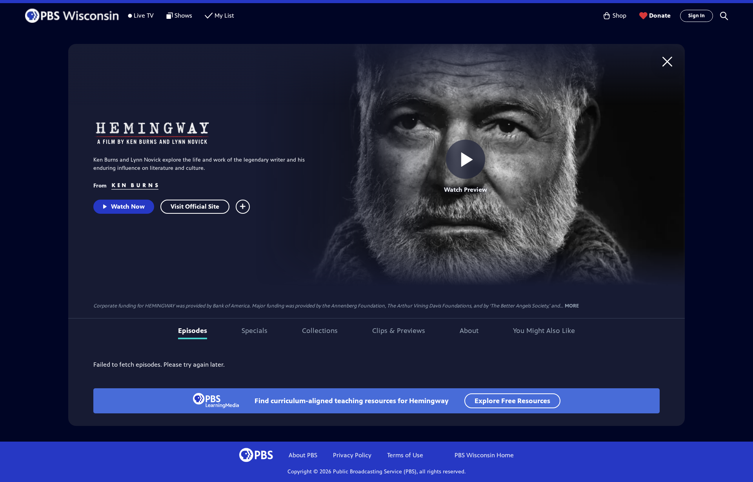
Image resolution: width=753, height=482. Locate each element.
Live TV (144, 15)
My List (224, 15)
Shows (183, 15)
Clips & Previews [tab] (398, 330)
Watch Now (128, 206)
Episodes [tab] (192, 330)
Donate (660, 15)
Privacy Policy (352, 455)
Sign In (696, 16)
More (572, 306)
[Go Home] (667, 61)
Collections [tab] (320, 330)
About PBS (303, 455)
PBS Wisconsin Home (484, 455)
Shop (619, 15)
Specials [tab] (254, 330)
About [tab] (469, 330)
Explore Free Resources (512, 401)
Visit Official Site (195, 206)
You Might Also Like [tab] (544, 330)
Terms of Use (405, 455)
